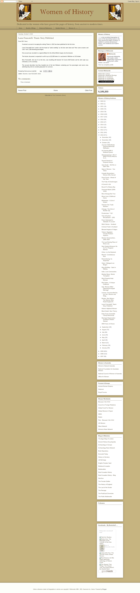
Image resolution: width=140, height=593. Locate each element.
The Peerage (102, 490)
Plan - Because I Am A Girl (106, 420)
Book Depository (103, 451)
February (105, 345)
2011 (102, 132)
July (103, 332)
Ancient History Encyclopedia (107, 442)
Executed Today (103, 454)
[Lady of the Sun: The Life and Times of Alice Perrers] (107, 554)
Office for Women (103, 376)
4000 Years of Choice (108, 324)
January (104, 348)
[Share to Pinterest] (51, 71)
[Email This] (44, 71)
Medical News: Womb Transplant (108, 275)
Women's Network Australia (106, 366)
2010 (102, 135)
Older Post (88, 90)
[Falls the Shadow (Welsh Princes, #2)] (105, 537)
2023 (102, 101)
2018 (102, 114)
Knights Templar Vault (104, 463)
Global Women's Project (105, 411)
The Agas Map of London (106, 439)
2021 (102, 106)
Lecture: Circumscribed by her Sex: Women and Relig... (109, 294)
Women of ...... (73, 28)
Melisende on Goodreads (106, 78)
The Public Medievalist (105, 496)
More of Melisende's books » (109, 547)
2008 (102, 354)
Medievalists (102, 469)
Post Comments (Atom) (59, 95)
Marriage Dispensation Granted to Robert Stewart (108, 319)
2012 (102, 130)
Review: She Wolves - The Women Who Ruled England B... (108, 300)
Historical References (45, 28)
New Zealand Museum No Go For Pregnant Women (109, 248)
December (105, 137)
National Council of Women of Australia (110, 373)
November (105, 140)
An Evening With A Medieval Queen (107, 151)
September (105, 327)
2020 (102, 109)
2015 (102, 122)
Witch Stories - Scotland (109, 224)
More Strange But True (108, 194)
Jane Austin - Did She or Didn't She (109, 165)
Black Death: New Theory (109, 311)
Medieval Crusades (104, 466)
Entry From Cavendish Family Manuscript (108, 314)
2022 (102, 104)
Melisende (112, 54)
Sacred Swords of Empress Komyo (107, 161)
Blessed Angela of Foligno (109, 229)
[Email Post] (40, 71)
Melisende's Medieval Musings (107, 75)
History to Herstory (104, 457)
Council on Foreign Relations (107, 405)
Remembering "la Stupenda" (107, 259)
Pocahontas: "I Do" (107, 213)
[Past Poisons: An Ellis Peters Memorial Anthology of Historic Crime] (107, 560)
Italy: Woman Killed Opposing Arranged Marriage (108, 288)
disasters (25, 73)
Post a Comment (25, 82)
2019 (102, 111)
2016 (102, 119)
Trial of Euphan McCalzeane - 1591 (108, 216)
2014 (102, 124)
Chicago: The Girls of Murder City (108, 209)
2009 (102, 351)
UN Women (101, 423)
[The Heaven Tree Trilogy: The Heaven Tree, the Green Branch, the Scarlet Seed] (107, 566)
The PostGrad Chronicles (106, 493)
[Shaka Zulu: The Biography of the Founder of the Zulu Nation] (107, 541)
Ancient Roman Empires (105, 386)
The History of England (105, 484)
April (103, 340)
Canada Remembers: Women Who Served (109, 174)
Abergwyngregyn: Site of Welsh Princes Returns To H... (109, 156)
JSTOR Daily (102, 460)
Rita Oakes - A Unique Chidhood (108, 283)
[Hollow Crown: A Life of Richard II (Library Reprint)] (101, 548)
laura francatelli (32, 73)
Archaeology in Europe (105, 445)
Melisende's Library (104, 74)
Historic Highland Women (109, 308)
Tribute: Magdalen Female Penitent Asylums (107, 233)
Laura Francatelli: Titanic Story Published (109, 305)
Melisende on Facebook (105, 77)
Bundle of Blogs (31, 28)
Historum (101, 389)
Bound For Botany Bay (108, 187)
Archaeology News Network (106, 448)
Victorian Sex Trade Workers (107, 205)
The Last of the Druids (105, 487)
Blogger (104, 589)
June (103, 335)
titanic (39, 73)
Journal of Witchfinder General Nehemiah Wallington (108, 146)
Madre (100, 417)
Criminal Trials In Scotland (109, 227)
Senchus (101, 478)
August (104, 329)
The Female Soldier (104, 481)
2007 (102, 356)
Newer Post (22, 90)
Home (20, 28)
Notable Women (60, 28)
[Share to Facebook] (49, 71)
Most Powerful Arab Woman (107, 279)
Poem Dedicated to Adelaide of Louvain (108, 220)
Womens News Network (105, 429)
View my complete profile (105, 65)
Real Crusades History (105, 472)
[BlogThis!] (46, 71)
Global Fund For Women (105, 408)
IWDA (100, 414)
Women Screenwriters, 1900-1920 (108, 238)
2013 (102, 127)
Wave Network (102, 426)
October (104, 142)
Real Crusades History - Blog (107, 475)
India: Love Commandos (109, 271)
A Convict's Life (106, 184)
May (103, 337)
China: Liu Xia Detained (109, 252)
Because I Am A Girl (104, 402)
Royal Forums (102, 392)
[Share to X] (48, 71)
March (104, 342)
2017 (102, 117)
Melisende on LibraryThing (106, 80)
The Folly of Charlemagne (109, 181)
